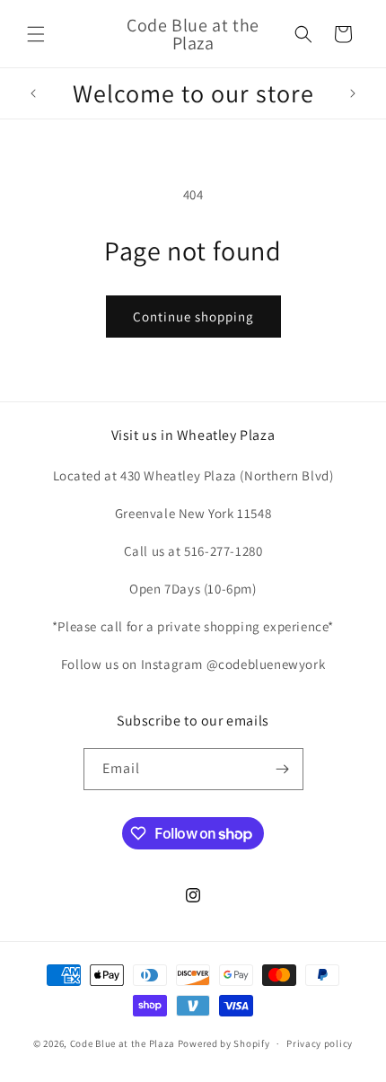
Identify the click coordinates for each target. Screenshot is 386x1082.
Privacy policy (319, 1043)
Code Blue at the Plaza (122, 1043)
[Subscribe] (283, 769)
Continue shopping (193, 316)
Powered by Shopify (224, 1043)
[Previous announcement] (33, 93)
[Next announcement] (353, 93)
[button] (36, 34)
